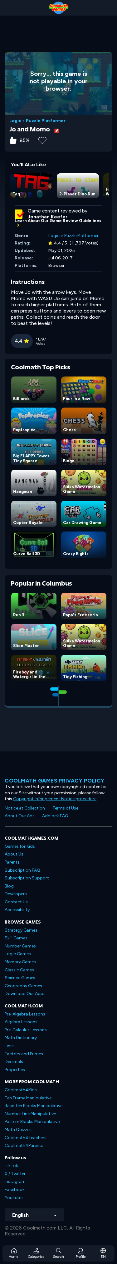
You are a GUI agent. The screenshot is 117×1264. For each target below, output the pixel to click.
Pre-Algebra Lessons (25, 1014)
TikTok (11, 1165)
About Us (14, 854)
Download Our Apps (25, 993)
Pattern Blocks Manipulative (32, 1121)
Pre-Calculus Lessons (26, 1030)
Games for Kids (20, 846)
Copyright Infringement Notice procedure (54, 798)
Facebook (15, 1189)
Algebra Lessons (21, 1021)
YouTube (13, 1197)
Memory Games (20, 962)
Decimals (14, 1061)
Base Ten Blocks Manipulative (33, 1105)
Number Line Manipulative (30, 1113)
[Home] (58, 8)
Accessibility (17, 909)
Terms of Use (65, 808)
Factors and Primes (24, 1053)
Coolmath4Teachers (25, 1137)
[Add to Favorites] (42, 140)
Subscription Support (27, 878)
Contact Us (16, 902)
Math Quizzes (18, 1129)
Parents (12, 862)
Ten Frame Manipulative (28, 1098)
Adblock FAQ (55, 816)
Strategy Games (21, 930)
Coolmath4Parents (24, 1145)
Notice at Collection (25, 808)
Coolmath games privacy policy (55, 781)
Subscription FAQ (22, 870)
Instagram (15, 1181)
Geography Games (23, 985)
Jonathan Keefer (47, 217)
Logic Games (18, 953)
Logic (15, 120)
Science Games (20, 977)
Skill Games (16, 938)
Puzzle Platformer (46, 120)
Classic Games (19, 970)
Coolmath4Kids (21, 1090)
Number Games (20, 946)
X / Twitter (15, 1173)
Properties (15, 1069)
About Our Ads (20, 816)
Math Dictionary (21, 1037)
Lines (10, 1045)
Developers (16, 894)
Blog (9, 886)
